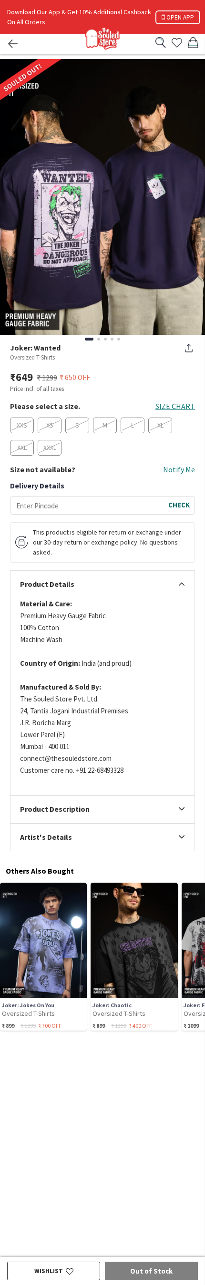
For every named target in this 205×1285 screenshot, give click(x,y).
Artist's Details (46, 837)
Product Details (47, 584)
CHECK (179, 504)
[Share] (189, 348)
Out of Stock (151, 1270)
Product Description (55, 809)
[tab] (102, 584)
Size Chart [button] (175, 406)
